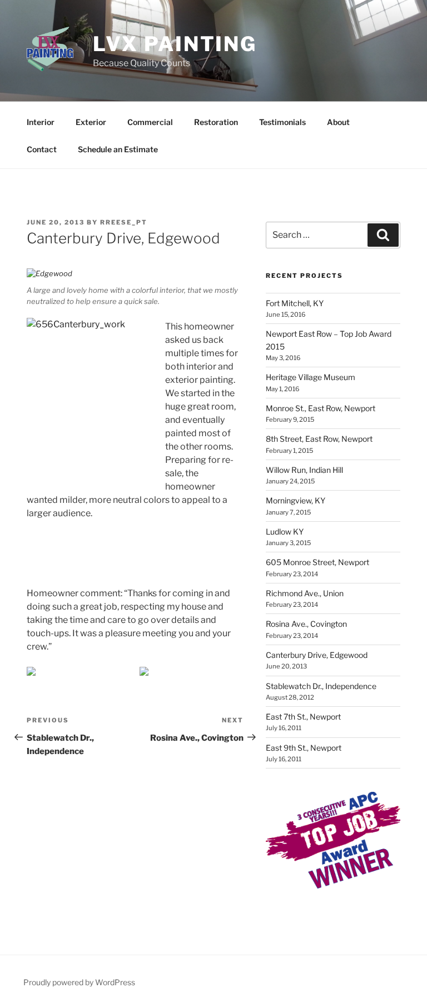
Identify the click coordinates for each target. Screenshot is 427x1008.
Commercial (150, 122)
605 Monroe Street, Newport (317, 562)
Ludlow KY (285, 531)
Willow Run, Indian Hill (304, 470)
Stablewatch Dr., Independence (321, 686)
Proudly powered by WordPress (79, 982)
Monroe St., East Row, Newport (320, 408)
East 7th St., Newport (303, 716)
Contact (42, 149)
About (338, 122)
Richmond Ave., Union (305, 593)
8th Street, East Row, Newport (319, 438)
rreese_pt (123, 222)
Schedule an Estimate (118, 149)
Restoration (216, 122)
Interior (40, 122)
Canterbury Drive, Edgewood (317, 655)
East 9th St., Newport (303, 747)
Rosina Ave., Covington (306, 623)
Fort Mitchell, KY (295, 303)
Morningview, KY (295, 500)
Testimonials (282, 122)
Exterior (91, 122)
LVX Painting (175, 44)
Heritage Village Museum (310, 377)
